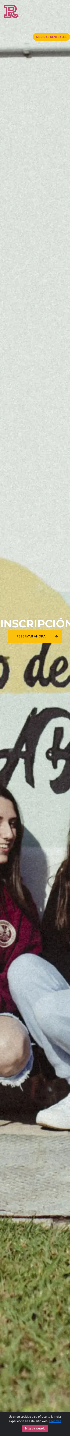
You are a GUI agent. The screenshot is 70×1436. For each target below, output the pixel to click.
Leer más (55, 1421)
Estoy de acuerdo (35, 1428)
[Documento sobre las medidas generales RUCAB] (51, 36)
